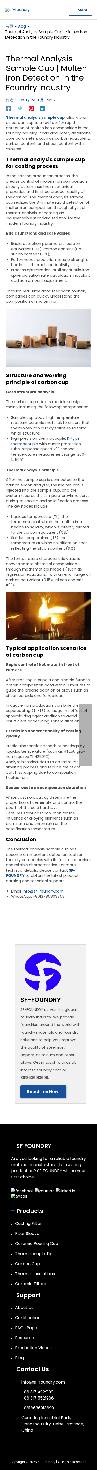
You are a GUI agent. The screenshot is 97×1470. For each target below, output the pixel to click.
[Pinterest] (31, 108)
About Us (24, 1308)
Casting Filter (28, 1223)
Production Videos (33, 1348)
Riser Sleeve (27, 1233)
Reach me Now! (43, 1092)
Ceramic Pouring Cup (36, 1244)
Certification (27, 1318)
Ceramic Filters (30, 1284)
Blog (19, 1358)
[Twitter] (20, 108)
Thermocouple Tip (34, 1254)
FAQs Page (26, 1328)
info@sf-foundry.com (43, 891)
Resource (24, 1338)
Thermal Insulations (35, 1274)
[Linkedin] (42, 108)
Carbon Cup (27, 1264)
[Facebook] (8, 108)
